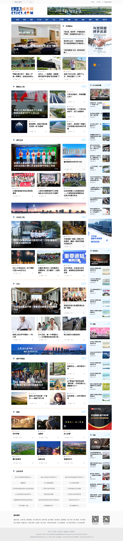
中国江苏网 (31, 523)
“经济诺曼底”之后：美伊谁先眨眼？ (74, 51)
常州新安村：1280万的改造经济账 (99, 97)
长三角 (39, 20)
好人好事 (67, 434)
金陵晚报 (63, 520)
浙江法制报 (17, 523)
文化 (54, 20)
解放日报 (16, 520)
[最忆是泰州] (23, 448)
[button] (54, 52)
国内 (24, 20)
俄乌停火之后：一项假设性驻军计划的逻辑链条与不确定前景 (73, 42)
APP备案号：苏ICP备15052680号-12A (83, 537)
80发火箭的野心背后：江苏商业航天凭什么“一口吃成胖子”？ (96, 210)
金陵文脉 (41, 459)
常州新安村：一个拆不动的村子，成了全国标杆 (76, 110)
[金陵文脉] (48, 448)
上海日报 (22, 520)
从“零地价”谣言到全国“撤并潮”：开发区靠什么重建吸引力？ (76, 383)
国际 (31, 20)
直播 (90, 20)
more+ (84, 86)
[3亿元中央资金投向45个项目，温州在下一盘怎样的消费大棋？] (106, 179)
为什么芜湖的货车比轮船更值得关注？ (96, 199)
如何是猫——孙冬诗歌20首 (76, 397)
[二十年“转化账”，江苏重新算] (106, 169)
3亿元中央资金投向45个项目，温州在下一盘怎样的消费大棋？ (96, 178)
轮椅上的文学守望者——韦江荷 (23, 335)
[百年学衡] (23, 423)
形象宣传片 (68, 459)
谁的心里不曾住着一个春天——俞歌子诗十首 (38, 397)
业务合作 (60, 531)
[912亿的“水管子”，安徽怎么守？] (106, 126)
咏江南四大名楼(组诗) (72, 334)
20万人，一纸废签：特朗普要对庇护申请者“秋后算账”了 (49, 75)
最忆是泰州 (17, 459)
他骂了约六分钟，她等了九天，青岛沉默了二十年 (74, 75)
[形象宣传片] (74, 448)
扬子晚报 (50, 520)
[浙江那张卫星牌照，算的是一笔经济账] (106, 116)
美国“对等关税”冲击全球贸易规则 (96, 464)
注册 (99, 2)
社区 (76, 20)
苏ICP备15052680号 (82, 534)
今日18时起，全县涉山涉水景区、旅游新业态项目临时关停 (74, 270)
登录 (93, 2)
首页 (17, 20)
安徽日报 (24, 523)
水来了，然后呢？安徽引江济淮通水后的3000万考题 (76, 126)
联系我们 (72, 531)
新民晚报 (29, 520)
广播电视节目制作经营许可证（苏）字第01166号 (43, 537)
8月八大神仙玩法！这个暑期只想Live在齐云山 (23, 269)
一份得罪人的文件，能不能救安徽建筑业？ (96, 188)
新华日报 (44, 520)
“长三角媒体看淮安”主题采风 (96, 290)
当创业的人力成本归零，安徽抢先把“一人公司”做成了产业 (95, 157)
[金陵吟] (48, 423)
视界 (97, 20)
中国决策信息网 (51, 523)
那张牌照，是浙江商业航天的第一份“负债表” (38, 125)
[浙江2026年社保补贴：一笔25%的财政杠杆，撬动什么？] (106, 148)
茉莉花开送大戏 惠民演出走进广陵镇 (74, 306)
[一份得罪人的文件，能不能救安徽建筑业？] (106, 190)
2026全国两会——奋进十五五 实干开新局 (99, 447)
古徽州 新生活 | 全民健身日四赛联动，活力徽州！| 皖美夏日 (49, 270)
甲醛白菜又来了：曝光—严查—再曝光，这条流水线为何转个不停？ (23, 75)
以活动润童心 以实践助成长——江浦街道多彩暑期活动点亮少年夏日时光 (74, 193)
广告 (84, 212)
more (109, 84)
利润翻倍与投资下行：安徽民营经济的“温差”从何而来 (96, 136)
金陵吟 (40, 434)
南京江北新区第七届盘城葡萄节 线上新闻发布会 (96, 385)
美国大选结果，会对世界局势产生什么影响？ (96, 495)
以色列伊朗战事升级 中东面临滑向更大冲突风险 (96, 454)
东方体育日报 (37, 520)
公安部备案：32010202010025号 (64, 537)
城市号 (105, 20)
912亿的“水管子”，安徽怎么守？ (95, 124)
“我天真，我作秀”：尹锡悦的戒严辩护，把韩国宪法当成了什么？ (74, 33)
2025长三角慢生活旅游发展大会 (95, 269)
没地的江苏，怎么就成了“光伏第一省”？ (96, 103)
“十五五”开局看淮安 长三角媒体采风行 (99, 263)
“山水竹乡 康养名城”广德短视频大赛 (95, 279)
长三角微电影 (61, 523)
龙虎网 (37, 523)
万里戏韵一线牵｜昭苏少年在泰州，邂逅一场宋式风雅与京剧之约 (74, 241)
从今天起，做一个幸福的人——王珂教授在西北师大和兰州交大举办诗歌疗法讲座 (48, 335)
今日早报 (82, 520)
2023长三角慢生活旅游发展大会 (95, 374)
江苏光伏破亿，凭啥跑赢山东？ (76, 95)
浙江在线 (43, 523)
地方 (47, 20)
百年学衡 (16, 434)
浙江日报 (70, 520)
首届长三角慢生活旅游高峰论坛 (96, 311)
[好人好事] (74, 423)
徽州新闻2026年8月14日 (73, 162)
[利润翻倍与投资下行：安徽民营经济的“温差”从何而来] (106, 137)
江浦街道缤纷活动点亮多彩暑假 (23, 192)
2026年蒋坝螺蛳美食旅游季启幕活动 (99, 336)
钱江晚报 (76, 520)
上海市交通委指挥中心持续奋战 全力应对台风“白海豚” (48, 192)
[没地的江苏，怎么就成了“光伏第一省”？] (106, 105)
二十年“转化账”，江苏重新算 (96, 167)
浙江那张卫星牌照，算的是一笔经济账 (96, 114)
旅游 (83, 20)
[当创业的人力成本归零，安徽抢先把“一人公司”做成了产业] (106, 158)
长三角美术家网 (71, 523)
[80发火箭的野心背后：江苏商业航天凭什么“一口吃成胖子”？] (106, 211)
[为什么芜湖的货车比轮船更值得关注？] (106, 200)
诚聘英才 (66, 531)
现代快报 (57, 520)
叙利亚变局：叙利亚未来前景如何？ (96, 485)
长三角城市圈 (81, 523)
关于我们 (54, 531)
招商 (69, 20)
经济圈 (61, 20)
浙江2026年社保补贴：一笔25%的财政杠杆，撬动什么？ (95, 146)
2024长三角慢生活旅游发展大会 (95, 300)
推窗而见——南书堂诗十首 (76, 367)
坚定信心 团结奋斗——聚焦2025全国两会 (95, 475)
